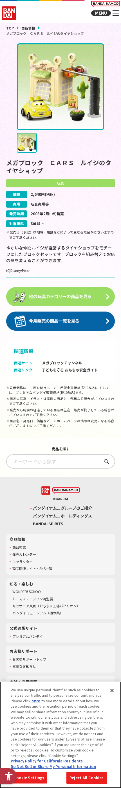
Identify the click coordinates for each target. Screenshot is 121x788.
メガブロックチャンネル (62, 362)
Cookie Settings (29, 777)
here (36, 700)
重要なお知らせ (24, 666)
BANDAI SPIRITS (48, 523)
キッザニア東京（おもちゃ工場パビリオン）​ (46, 606)
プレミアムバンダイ (27, 636)
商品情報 (28, 28)
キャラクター (22, 561)
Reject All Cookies (87, 777)
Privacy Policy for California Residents (47, 761)
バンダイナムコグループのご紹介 (62, 508)
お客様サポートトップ (29, 659)
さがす (104, 461)
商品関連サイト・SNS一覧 (32, 568)
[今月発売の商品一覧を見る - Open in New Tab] (60, 321)
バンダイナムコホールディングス (62, 516)
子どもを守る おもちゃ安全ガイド (70, 370)
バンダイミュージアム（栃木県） (37, 613)
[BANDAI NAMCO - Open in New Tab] (66, 490)
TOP (10, 28)
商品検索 (19, 547)
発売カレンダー (24, 554)
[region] (60, 735)
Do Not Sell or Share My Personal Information (53, 766)
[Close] (112, 690)
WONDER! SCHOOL (27, 591)
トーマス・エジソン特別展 (32, 599)
